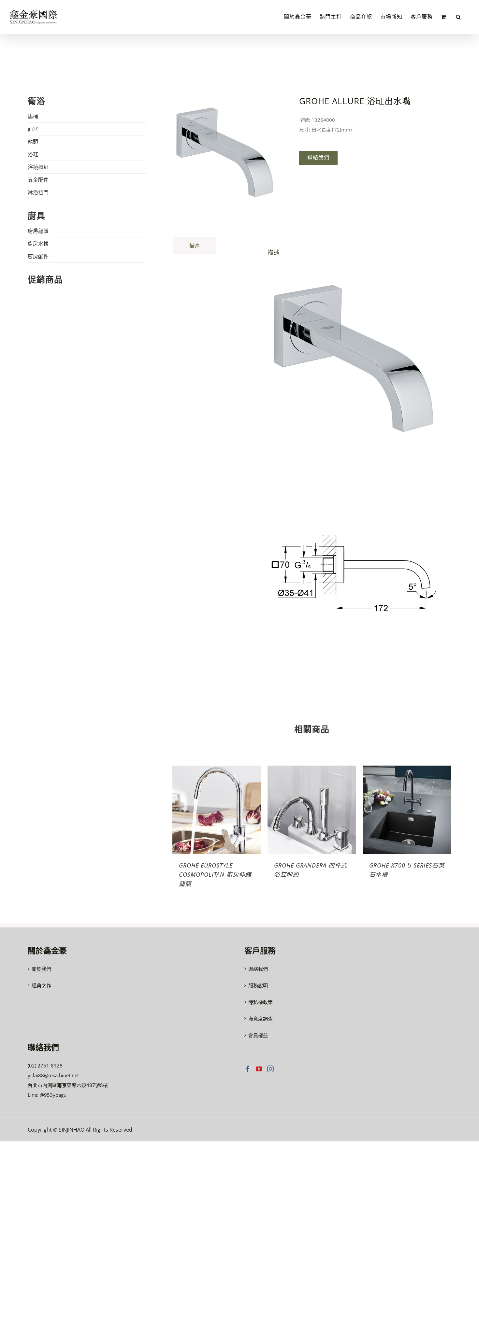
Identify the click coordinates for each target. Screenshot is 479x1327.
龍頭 (33, 141)
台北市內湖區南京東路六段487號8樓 (68, 1085)
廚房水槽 (38, 243)
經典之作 (41, 985)
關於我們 (41, 969)
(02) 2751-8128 (45, 1065)
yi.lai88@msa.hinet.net (53, 1075)
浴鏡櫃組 (38, 167)
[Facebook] (247, 1069)
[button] (458, 17)
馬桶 (33, 116)
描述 (194, 245)
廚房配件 (38, 256)
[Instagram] (270, 1069)
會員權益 (258, 1035)
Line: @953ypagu (47, 1095)
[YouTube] (259, 1069)
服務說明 (258, 985)
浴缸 (33, 154)
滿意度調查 (260, 1018)
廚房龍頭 (38, 230)
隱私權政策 (260, 1002)
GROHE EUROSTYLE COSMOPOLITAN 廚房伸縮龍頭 (215, 874)
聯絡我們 (258, 969)
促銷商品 (45, 279)
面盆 (33, 129)
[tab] (194, 245)
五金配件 (38, 179)
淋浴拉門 (38, 192)
